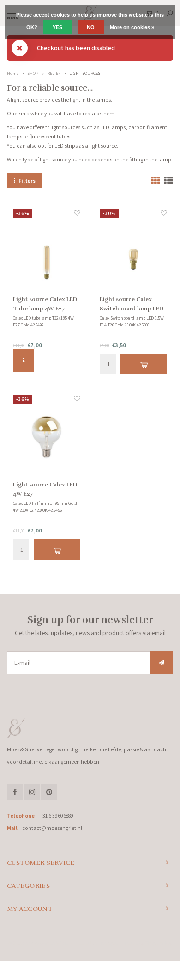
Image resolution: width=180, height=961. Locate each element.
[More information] (23, 360)
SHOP (32, 73)
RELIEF (53, 73)
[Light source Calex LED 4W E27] (46, 437)
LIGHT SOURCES (84, 73)
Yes (57, 27)
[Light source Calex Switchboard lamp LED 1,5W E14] (133, 251)
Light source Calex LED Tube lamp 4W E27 (45, 304)
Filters (27, 180)
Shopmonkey (158, 943)
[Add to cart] (143, 364)
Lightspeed (109, 943)
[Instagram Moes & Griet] (32, 792)
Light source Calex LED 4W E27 (45, 489)
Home (12, 73)
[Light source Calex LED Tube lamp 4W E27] (46, 251)
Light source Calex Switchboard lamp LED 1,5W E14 (131, 304)
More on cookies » (132, 27)
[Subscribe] (161, 662)
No (91, 27)
